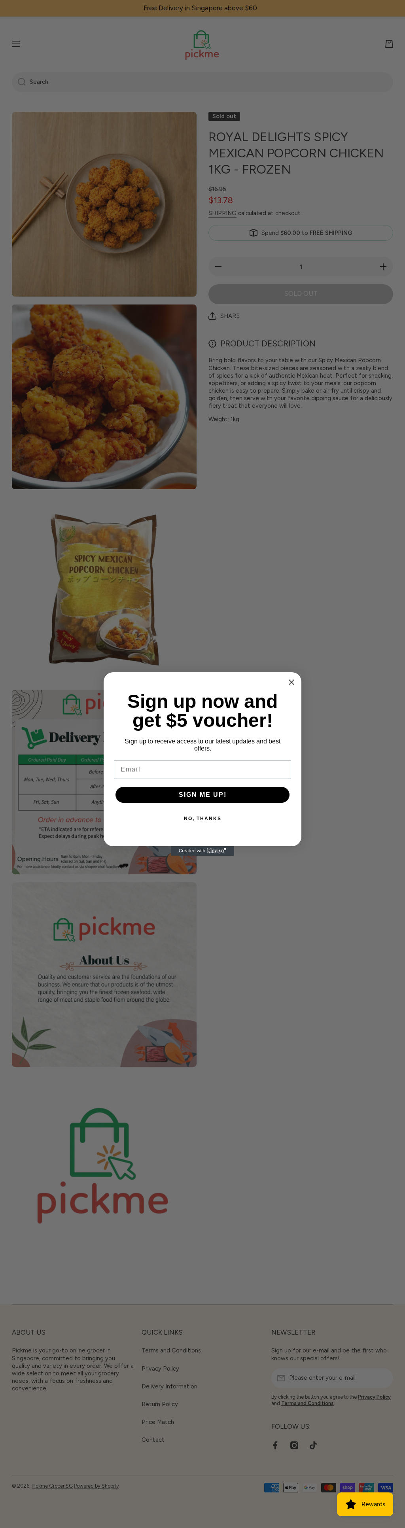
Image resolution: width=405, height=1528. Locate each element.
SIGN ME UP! (203, 794)
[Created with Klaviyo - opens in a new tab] (202, 851)
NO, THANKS (202, 818)
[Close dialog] (291, 682)
